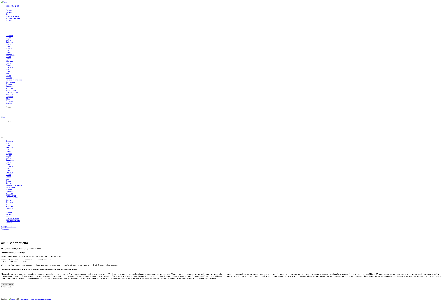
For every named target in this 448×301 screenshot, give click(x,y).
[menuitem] (9, 10)
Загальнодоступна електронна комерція (35, 299)
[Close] (2, 137)
